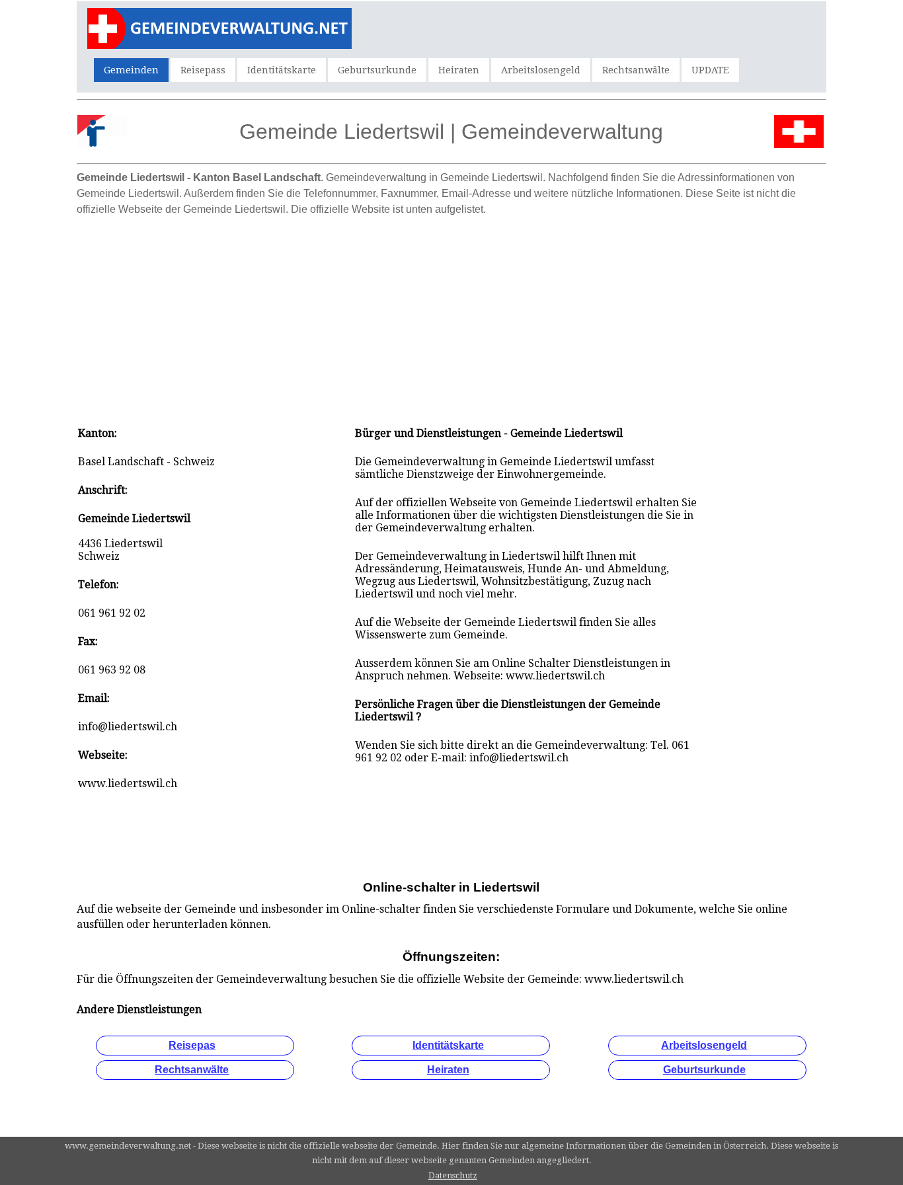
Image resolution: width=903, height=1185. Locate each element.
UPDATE (710, 70)
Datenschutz (452, 1175)
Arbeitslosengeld (540, 70)
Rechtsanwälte (636, 70)
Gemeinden (131, 70)
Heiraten (458, 70)
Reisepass (202, 70)
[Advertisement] (451, 314)
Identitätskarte (281, 70)
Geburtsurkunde (377, 70)
